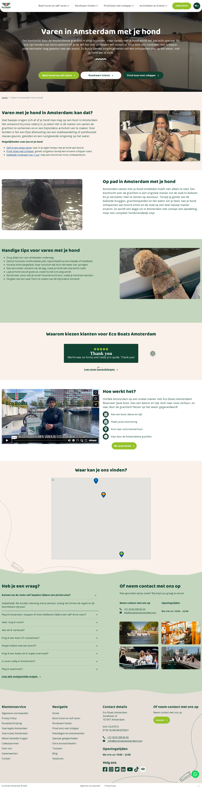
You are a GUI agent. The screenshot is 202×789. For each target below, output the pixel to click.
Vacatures (57, 758)
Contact (6, 758)
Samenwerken (10, 753)
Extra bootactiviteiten (64, 743)
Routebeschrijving (12, 723)
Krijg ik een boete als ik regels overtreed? (25, 653)
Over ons (7, 748)
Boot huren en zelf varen (52, 6)
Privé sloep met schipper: (20, 151)
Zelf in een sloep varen (19, 147)
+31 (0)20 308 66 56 (134, 609)
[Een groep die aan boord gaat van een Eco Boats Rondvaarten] (181, 657)
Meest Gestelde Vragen (15, 738)
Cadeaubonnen (10, 743)
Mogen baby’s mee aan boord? (19, 646)
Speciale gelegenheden (65, 738)
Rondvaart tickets (85, 6)
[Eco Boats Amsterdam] (6, 5)
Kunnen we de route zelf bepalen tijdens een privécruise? (36, 595)
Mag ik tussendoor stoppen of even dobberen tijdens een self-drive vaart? (44, 615)
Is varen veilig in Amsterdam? (18, 661)
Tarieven (57, 748)
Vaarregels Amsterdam (14, 728)
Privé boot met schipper (117, 6)
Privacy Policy (9, 718)
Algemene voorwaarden (15, 713)
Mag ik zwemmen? (12, 669)
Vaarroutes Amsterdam (15, 733)
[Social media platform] (105, 769)
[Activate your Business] (198, 786)
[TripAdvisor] (143, 769)
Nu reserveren (123, 445)
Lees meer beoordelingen (99, 369)
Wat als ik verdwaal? (13, 630)
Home (55, 713)
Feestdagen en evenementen (68, 733)
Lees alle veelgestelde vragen (20, 676)
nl (196, 6)
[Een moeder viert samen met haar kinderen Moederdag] (139, 657)
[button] (49, 353)
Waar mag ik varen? (13, 622)
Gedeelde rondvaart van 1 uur (23, 154)
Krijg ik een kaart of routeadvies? (20, 638)
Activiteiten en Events (152, 6)
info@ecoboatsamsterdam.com (140, 612)
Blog (55, 753)
